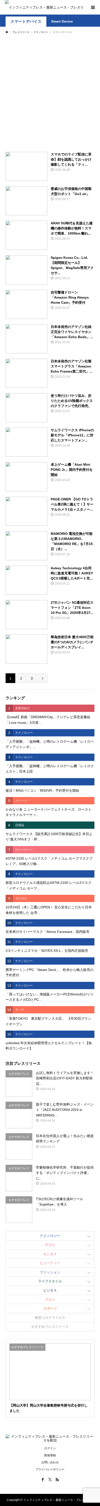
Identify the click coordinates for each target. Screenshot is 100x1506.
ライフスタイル (50, 1281)
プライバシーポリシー (50, 1469)
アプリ (50, 1245)
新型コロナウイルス (50, 1317)
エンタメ (50, 1254)
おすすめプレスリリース (50, 1326)
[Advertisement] (50, 93)
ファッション (50, 1272)
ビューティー (50, 1263)
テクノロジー (50, 1236)
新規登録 (50, 1455)
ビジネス (50, 1290)
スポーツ (50, 1308)
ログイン (50, 1448)
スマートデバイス (26, 21)
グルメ (50, 1299)
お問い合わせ (50, 1462)
